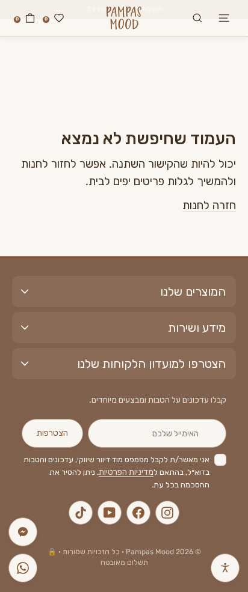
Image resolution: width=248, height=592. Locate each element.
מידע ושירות (197, 327)
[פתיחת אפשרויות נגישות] (225, 568)
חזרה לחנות (209, 205)
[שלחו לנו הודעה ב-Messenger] (22, 531)
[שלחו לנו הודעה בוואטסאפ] (22, 568)
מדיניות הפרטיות (126, 472)
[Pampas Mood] (124, 18)
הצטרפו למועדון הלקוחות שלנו (151, 363)
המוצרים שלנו (193, 291)
